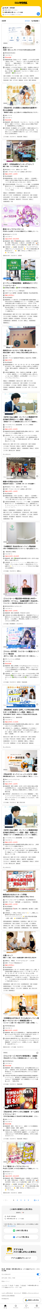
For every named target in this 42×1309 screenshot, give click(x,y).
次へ (35, 1200)
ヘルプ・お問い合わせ (7, 1293)
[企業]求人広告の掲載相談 (8, 1295)
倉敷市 (17, 1285)
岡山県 (11, 1285)
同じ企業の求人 (7, 454)
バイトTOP (4, 1285)
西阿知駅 (23, 1285)
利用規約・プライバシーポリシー (30, 1293)
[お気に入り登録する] (37, 42)
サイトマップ (17, 1293)
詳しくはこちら (12, 1225)
